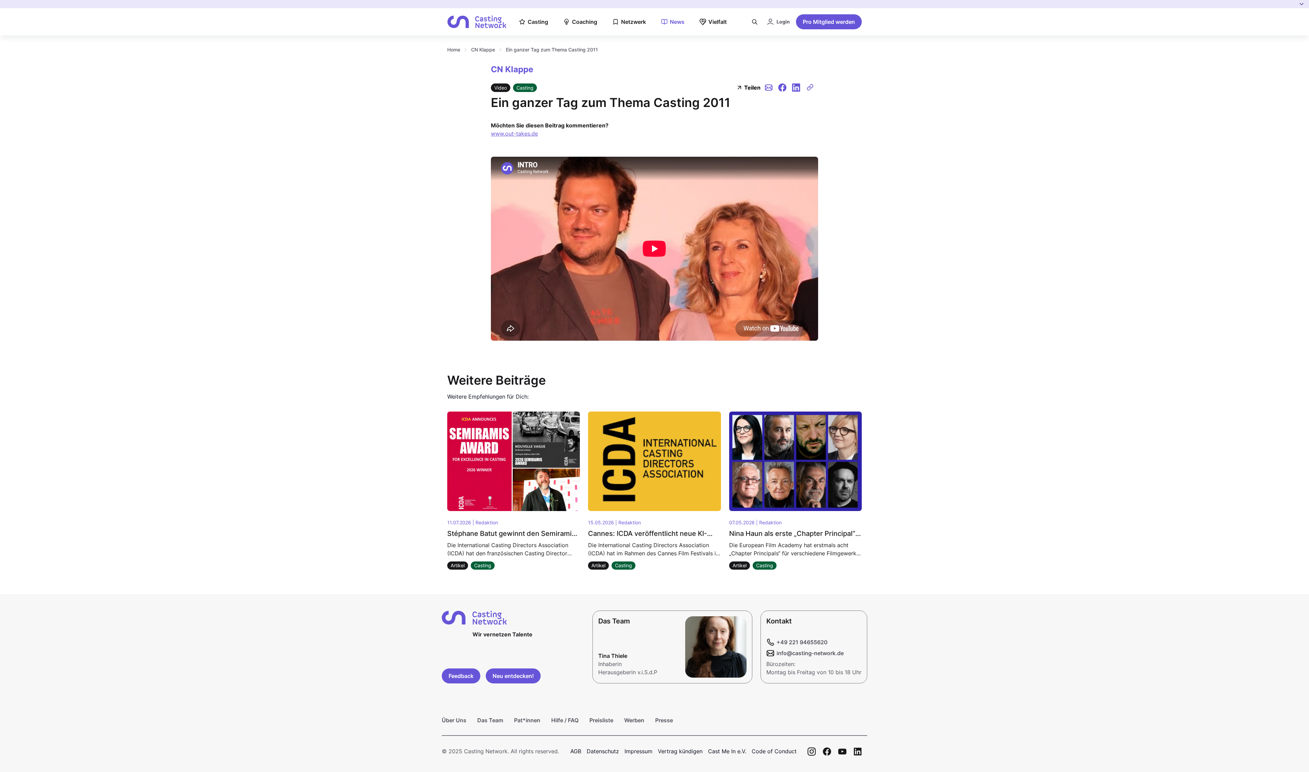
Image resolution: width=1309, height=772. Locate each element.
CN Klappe (483, 49)
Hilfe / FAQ (564, 720)
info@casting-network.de (810, 653)
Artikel (458, 565)
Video (500, 88)
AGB (575, 751)
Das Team (490, 720)
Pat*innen (527, 720)
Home (453, 49)
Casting (524, 88)
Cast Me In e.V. (727, 751)
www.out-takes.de (514, 133)
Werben (634, 720)
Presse (664, 720)
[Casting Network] (477, 22)
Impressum (638, 751)
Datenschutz (603, 751)
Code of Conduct (774, 751)
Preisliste (601, 720)
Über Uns (454, 720)
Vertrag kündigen (680, 751)
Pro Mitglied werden (829, 21)
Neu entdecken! (513, 676)
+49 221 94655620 (802, 642)
